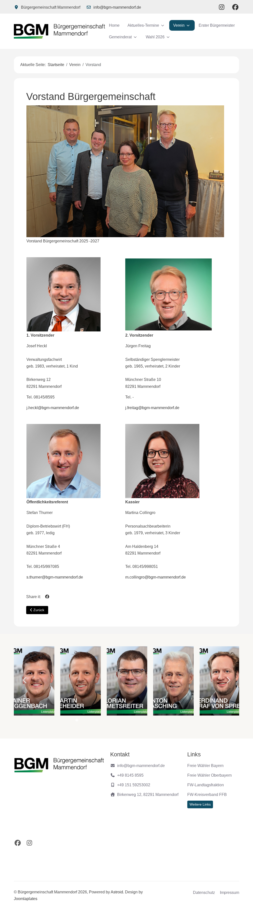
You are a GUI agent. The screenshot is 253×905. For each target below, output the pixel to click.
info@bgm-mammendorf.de (117, 7)
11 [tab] (128, 721)
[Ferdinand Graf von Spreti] (173, 681)
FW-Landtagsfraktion (205, 785)
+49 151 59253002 (133, 785)
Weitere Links (200, 804)
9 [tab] (116, 721)
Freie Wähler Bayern (205, 766)
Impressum (229, 892)
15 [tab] (154, 721)
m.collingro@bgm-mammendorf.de (155, 577)
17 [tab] (167, 721)
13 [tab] (141, 721)
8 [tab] (109, 721)
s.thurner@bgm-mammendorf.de (54, 577)
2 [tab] (71, 721)
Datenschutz (204, 892)
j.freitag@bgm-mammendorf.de (152, 408)
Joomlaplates (25, 899)
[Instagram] (222, 7)
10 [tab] (122, 721)
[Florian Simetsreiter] (80, 681)
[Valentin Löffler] (220, 681)
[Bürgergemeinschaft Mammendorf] (59, 31)
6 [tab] (96, 721)
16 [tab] (161, 721)
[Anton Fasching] (127, 681)
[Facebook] (235, 7)
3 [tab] (77, 721)
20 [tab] (186, 721)
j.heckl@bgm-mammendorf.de (52, 408)
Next (228, 680)
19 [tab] (180, 721)
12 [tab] (135, 721)
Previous (25, 680)
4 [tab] (84, 721)
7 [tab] (103, 721)
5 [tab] (90, 721)
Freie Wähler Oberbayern (209, 775)
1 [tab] (64, 721)
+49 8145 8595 (130, 775)
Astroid (117, 892)
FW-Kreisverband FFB (207, 794)
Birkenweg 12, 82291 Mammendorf (147, 794)
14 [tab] (148, 721)
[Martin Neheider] (34, 681)
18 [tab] (173, 721)
